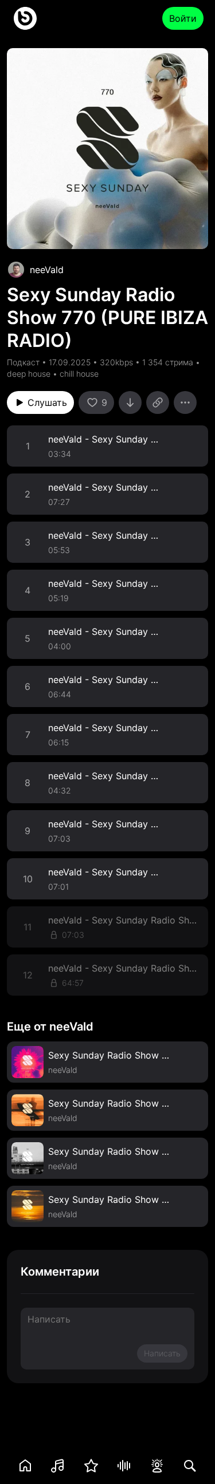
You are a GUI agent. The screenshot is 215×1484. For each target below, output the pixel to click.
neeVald (47, 269)
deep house (28, 373)
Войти (183, 18)
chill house (79, 373)
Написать (162, 1353)
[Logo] (25, 18)
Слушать (47, 402)
